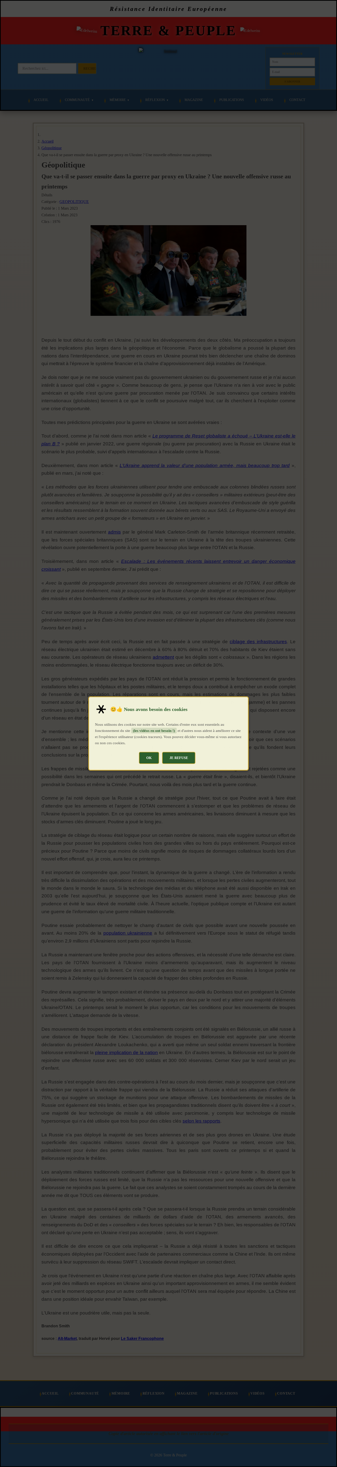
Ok (149, 758)
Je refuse (178, 758)
